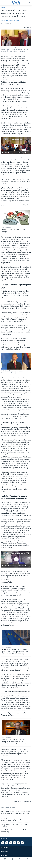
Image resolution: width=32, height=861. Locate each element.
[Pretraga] (27, 859)
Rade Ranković (14, 20)
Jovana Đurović (5, 20)
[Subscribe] (22, 842)
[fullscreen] (29, 152)
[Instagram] (12, 859)
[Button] (27, 27)
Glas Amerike (8, 142)
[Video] (19, 859)
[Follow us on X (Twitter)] (6, 842)
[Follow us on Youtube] (10, 842)
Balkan (3, 7)
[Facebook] (5, 859)
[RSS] (18, 842)
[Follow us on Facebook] (2, 842)
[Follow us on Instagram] (14, 842)
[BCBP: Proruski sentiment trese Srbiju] (16, 217)
